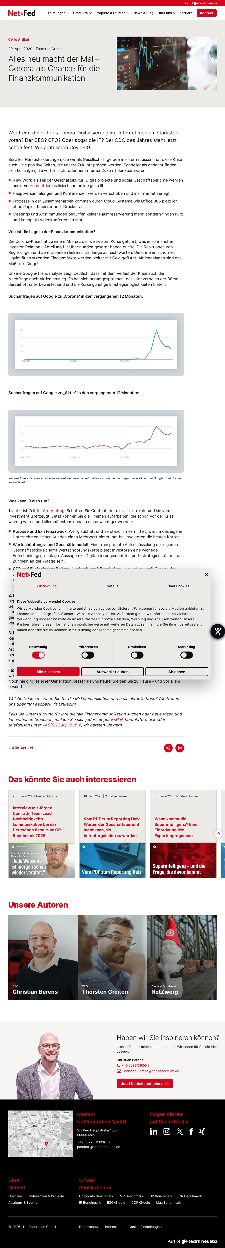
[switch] (88, 655)
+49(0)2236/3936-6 (61, 724)
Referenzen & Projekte (46, 1196)
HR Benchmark (160, 1196)
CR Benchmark (190, 1196)
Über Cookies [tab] (178, 586)
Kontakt (206, 13)
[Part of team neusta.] (112, 3)
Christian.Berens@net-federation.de (150, 1071)
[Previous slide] (6, 344)
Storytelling (53, 510)
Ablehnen (176, 671)
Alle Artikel (20, 39)
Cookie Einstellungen (145, 1227)
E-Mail (116, 719)
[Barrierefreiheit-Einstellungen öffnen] (217, 631)
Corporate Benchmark (96, 1196)
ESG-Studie (116, 1202)
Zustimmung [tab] (47, 586)
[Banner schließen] (206, 574)
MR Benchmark (131, 1196)
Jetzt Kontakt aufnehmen (143, 1083)
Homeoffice (40, 185)
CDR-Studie (140, 1202)
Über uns (15, 1196)
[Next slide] (185, 344)
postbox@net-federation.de (98, 1147)
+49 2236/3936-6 (135, 1065)
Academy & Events (22, 1202)
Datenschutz (89, 1227)
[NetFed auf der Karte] (40, 1134)
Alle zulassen (48, 671)
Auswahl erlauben (112, 671)
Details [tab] (112, 586)
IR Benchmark (90, 1202)
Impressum (113, 1227)
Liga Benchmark (168, 1202)
